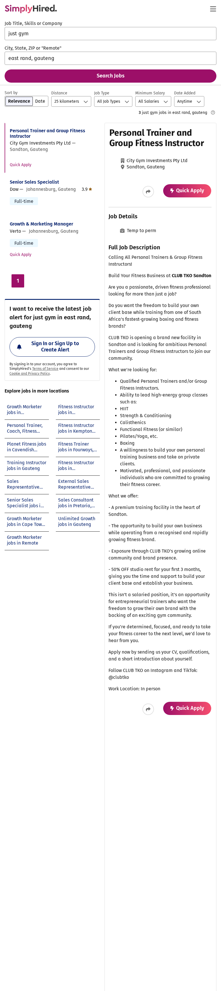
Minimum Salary (150, 93)
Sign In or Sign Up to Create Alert (55, 346)
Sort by (11, 92)
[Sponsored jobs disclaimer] (212, 112)
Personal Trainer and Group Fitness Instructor (47, 133)
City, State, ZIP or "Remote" (33, 48)
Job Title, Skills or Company (33, 23)
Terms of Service (45, 369)
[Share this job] (148, 191)
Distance (59, 93)
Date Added (184, 93)
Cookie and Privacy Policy (29, 374)
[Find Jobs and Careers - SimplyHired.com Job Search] (31, 9)
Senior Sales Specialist (34, 182)
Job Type (101, 93)
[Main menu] (212, 8)
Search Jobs (111, 76)
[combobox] (110, 33)
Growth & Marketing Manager (41, 224)
